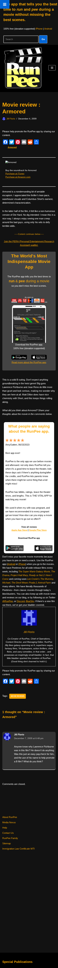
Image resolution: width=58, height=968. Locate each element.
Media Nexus (9, 822)
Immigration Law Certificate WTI (18, 848)
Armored (12, 147)
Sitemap (6, 843)
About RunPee (9, 817)
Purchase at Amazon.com (17, 177)
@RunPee (7, 601)
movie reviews (17, 696)
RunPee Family (10, 838)
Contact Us (8, 833)
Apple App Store (19, 530)
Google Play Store (38, 530)
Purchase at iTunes (14, 173)
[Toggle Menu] (4, 4)
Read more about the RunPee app (29, 362)
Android (48, 28)
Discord (21, 601)
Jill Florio (10, 119)
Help (4, 827)
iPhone (39, 28)
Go (43, 39)
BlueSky (30, 601)
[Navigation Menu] (52, 67)
